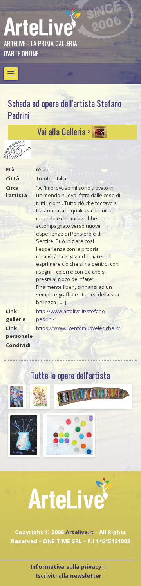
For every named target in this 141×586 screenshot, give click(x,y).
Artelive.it (79, 532)
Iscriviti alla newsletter (68, 575)
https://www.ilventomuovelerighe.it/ (78, 328)
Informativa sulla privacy (66, 566)
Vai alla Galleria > (63, 131)
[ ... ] (61, 302)
